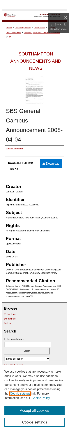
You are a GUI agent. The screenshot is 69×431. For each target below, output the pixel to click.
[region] (34, 398)
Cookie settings (20, 393)
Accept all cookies (34, 410)
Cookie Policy (41, 398)
